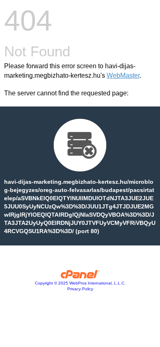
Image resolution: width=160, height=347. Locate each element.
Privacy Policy (80, 289)
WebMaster (123, 75)
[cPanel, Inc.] (80, 276)
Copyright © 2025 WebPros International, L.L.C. (80, 283)
